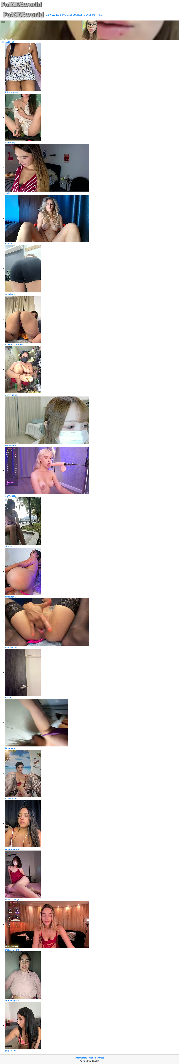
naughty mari (11, 647)
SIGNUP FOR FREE (93, 15)
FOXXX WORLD (52, 15)
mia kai (8, 243)
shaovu (8, 546)
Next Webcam (8, 41)
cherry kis (10, 142)
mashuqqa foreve (14, 344)
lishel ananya (11, 92)
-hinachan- (10, 445)
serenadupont (12, 1000)
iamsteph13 (10, 596)
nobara (8, 697)
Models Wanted (96, 1057)
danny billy (10, 495)
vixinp (8, 193)
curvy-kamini (11, 395)
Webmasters (81, 1057)
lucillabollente (12, 798)
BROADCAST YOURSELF (71, 15)
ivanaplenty (11, 748)
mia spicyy (10, 1050)
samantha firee (12, 849)
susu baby (10, 294)
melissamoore (12, 950)
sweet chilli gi (12, 899)
